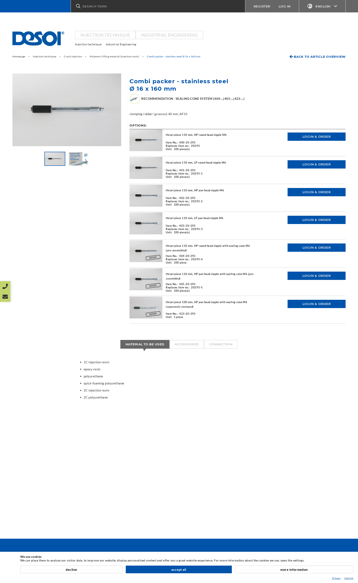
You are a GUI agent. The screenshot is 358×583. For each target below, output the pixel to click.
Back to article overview (320, 57)
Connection (221, 344)
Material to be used (145, 344)
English (323, 6)
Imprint (348, 578)
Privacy (336, 578)
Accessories (187, 344)
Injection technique (105, 34)
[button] (158, 6)
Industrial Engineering (169, 34)
